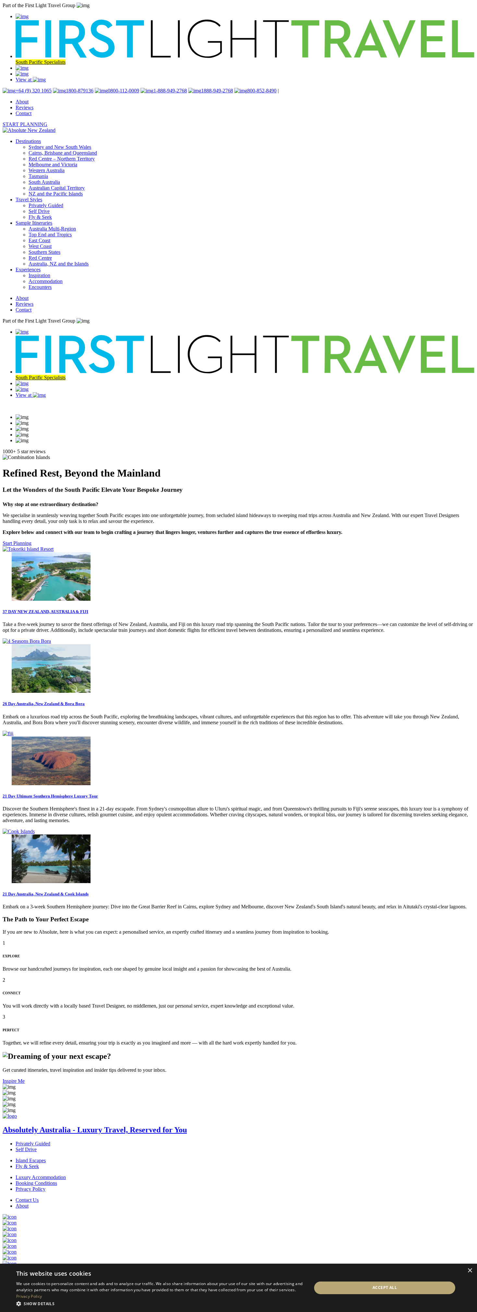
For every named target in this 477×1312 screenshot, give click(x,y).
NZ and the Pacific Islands (56, 193)
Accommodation (46, 281)
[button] (159, 1303)
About (22, 101)
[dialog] (238, 1288)
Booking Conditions (36, 1183)
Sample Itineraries (34, 223)
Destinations (28, 141)
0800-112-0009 (123, 90)
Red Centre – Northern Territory (62, 158)
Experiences (28, 269)
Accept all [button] (385, 1287)
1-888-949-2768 (170, 90)
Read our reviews (21, 406)
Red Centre (40, 258)
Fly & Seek (40, 217)
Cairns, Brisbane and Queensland (63, 153)
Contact (23, 113)
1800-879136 (79, 90)
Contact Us (27, 1200)
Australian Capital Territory (57, 188)
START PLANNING (25, 124)
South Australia (44, 182)
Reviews (24, 107)
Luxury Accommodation (41, 1177)
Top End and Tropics (50, 234)
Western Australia (47, 170)
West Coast (40, 246)
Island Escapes (31, 1160)
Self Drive (39, 211)
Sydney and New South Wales (60, 147)
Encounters (40, 287)
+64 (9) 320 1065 (34, 90)
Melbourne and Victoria (53, 164)
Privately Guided (46, 205)
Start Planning (17, 543)
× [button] (469, 1270)
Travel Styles (29, 199)
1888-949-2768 (217, 90)
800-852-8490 (261, 90)
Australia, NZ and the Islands (59, 263)
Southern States (44, 252)
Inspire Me (14, 1081)
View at (24, 79)
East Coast (39, 240)
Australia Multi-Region (52, 228)
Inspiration (39, 275)
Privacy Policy (30, 1189)
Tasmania (38, 176)
